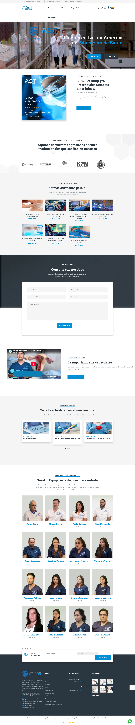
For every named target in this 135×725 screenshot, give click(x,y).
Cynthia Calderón (79, 598)
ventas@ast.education (54, 1)
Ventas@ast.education (28, 707)
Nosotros (83, 108)
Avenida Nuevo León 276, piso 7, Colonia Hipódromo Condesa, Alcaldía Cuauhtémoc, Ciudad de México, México (31, 694)
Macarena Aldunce (32, 635)
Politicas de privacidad (50, 701)
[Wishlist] (36, 207)
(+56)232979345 (27, 705)
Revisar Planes (75, 377)
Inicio (46, 679)
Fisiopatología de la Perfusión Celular (98, 438)
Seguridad (75, 8)
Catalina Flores (56, 635)
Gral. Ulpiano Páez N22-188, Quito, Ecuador (31, 698)
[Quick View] (32, 203)
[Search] (99, 8)
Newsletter (35, 655)
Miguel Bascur (56, 524)
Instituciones (64, 8)
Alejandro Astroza (32, 598)
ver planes (111, 56)
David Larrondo (102, 524)
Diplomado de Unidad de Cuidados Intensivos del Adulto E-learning (79, 216)
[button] (65, 448)
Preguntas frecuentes (50, 698)
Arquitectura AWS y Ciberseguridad (53, 704)
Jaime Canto (32, 524)
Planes (83, 8)
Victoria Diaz (56, 598)
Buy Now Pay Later (49, 693)
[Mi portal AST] (102, 8)
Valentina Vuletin (102, 561)
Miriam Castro (79, 635)
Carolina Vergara (56, 561)
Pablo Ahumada (102, 635)
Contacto (47, 684)
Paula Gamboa (79, 524)
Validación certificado (50, 696)
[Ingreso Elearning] (105, 8)
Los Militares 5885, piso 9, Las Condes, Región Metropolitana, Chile (32, 702)
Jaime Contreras (32, 561)
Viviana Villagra (103, 598)
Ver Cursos (94, 56)
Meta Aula (52, 17)
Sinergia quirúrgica (29, 438)
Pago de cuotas (49, 690)
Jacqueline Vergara (79, 561)
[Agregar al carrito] (28, 207)
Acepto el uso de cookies (68, 722)
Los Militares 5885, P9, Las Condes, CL (33, 1)
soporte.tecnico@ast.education (74, 1)
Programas (52, 8)
